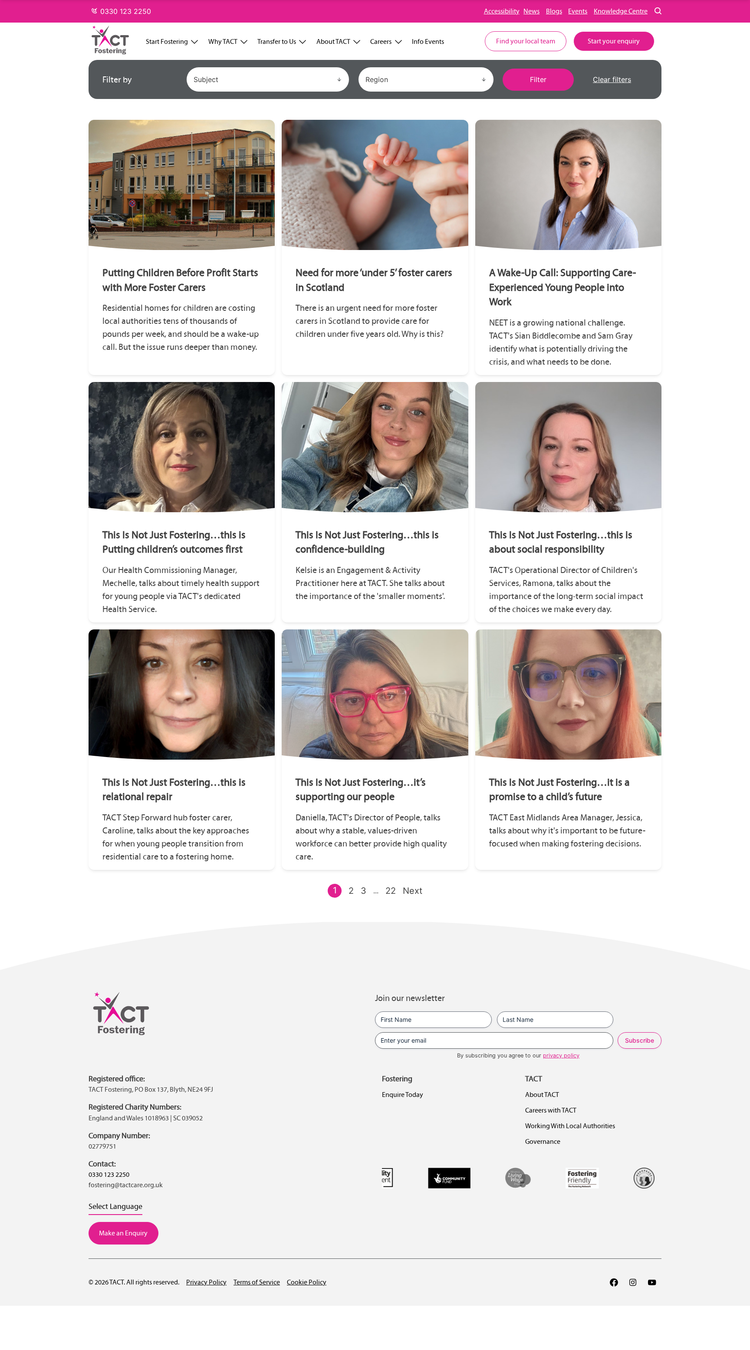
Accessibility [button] (502, 11)
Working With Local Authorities (570, 1126)
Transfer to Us (276, 41)
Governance (542, 1141)
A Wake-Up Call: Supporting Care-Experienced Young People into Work (562, 287)
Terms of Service (257, 1282)
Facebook (613, 1282)
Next (412, 891)
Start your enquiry (614, 41)
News (531, 11)
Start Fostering (167, 41)
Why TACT (222, 41)
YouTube (651, 1282)
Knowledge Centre (621, 11)
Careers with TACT (550, 1110)
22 (390, 891)
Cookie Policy (306, 1282)
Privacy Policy (206, 1282)
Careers (380, 41)
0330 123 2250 (124, 11)
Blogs (554, 11)
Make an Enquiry (123, 1233)
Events (577, 11)
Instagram (632, 1282)
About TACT (333, 41)
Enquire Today (402, 1094)
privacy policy (561, 1055)
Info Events (428, 41)
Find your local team (525, 41)
